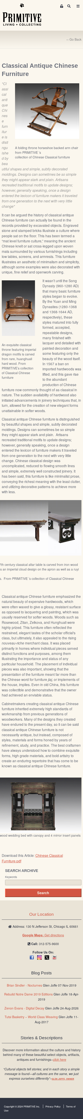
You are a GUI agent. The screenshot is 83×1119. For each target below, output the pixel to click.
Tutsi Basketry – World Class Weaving (31, 1017)
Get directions (43, 935)
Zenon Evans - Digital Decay (24, 1008)
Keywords (11, 877)
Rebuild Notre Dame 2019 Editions (28, 994)
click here (59, 1059)
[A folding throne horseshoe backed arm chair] (47, 110)
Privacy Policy (53, 1106)
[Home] (25, 15)
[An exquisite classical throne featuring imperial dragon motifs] (18, 307)
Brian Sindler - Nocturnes (24, 985)
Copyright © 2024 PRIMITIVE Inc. (22, 1106)
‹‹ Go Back (73, 39)
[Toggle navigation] (78, 6)
